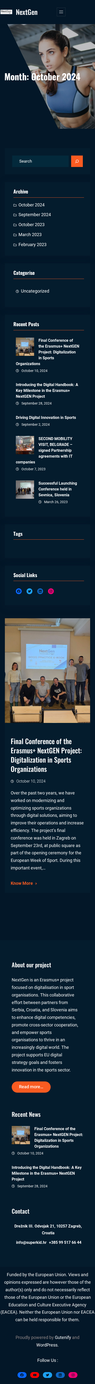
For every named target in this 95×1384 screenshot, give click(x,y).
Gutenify (63, 1337)
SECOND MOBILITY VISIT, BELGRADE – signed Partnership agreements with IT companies (44, 450)
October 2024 (32, 205)
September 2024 (35, 214)
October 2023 (32, 224)
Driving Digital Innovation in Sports (46, 417)
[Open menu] (61, 12)
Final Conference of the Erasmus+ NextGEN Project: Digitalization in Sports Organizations (47, 352)
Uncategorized (35, 291)
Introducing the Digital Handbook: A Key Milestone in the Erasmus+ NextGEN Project (47, 390)
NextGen (27, 12)
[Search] (77, 161)
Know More (22, 883)
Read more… (31, 1086)
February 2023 (33, 244)
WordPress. (47, 1345)
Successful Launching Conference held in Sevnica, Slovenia (57, 489)
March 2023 (30, 234)
